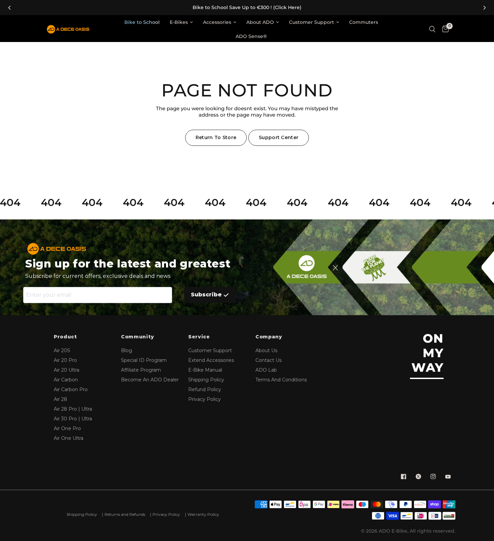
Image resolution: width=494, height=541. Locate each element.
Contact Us (268, 360)
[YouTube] (448, 476)
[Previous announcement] (9, 8)
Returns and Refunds (125, 514)
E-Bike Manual (205, 370)
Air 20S (62, 350)
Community (137, 337)
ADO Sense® (251, 36)
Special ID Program (144, 360)
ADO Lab (266, 370)
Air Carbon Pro (71, 389)
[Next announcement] (485, 8)
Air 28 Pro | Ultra (73, 409)
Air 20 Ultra (66, 370)
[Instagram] (433, 476)
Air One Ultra (68, 438)
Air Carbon (66, 380)
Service (199, 337)
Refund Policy (204, 389)
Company (268, 337)
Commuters (363, 22)
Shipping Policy (206, 380)
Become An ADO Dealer (150, 380)
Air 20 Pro (65, 360)
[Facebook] (403, 476)
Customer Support (311, 22)
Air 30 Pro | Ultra (73, 419)
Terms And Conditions (281, 380)
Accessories (217, 22)
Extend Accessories (211, 360)
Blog (126, 350)
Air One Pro (67, 428)
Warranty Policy (203, 514)
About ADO (260, 22)
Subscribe (206, 294)
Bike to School (142, 22)
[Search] (432, 29)
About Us (266, 350)
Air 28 (60, 399)
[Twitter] (418, 476)
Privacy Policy (204, 399)
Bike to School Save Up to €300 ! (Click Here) (247, 7)
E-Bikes (179, 22)
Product (65, 337)
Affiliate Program (141, 370)
